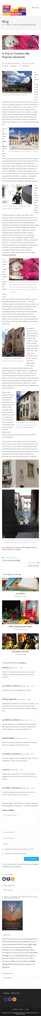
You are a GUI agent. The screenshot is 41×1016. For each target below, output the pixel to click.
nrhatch (5, 667)
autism (25, 939)
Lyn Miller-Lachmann (12, 63)
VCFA (15, 961)
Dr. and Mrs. (20, 593)
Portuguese (12, 956)
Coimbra (7, 547)
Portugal (13, 66)
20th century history (9, 939)
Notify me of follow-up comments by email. (19, 849)
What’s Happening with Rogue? (20, 626)
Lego (34, 944)
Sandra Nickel (8, 738)
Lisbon (22, 947)
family (31, 942)
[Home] (2, 25)
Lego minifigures (6, 947)
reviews (26, 956)
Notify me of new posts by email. (16, 853)
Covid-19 (35, 939)
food (35, 942)
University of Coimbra (13, 549)
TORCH (31, 958)
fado (12, 547)
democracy (5, 942)
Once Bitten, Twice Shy (20, 652)
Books (21, 1009)
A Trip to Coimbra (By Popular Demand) (24, 25)
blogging (30, 939)
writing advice (7, 964)
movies (12, 953)
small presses (13, 958)
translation (5, 961)
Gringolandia (6, 944)
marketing (12, 950)
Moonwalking (6, 953)
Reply (21, 668)
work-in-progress (23, 961)
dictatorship (14, 942)
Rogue (31, 956)
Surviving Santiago (23, 958)
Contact (27, 1009)
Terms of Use (15, 993)
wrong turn (29, 964)
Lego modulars (16, 947)
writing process (19, 964)
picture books (27, 953)
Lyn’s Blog (14, 1009)
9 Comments (25, 66)
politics (35, 952)
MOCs (33, 950)
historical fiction (16, 944)
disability (20, 942)
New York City (19, 953)
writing (32, 961)
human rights (27, 944)
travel (23, 547)
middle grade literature (23, 950)
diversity (26, 941)
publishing (19, 956)
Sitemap (6, 993)
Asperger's (19, 939)
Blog (6, 66)
